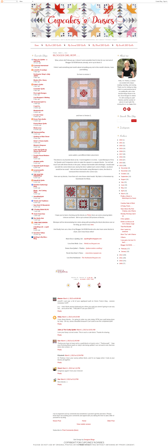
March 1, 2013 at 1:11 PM (71, 368)
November (124, 171)
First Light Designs (40, 93)
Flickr (89, 215)
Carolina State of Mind (128, 203)
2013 (121, 165)
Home (37, 45)
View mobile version (84, 424)
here (92, 224)
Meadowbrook (38, 110)
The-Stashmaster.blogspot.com (91, 258)
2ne (59, 379)
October (124, 173)
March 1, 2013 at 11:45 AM (70, 341)
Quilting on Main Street (41, 136)
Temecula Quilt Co (40, 102)
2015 (121, 160)
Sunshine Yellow (39, 233)
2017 (121, 154)
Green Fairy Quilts (40, 119)
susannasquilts (39, 170)
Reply (60, 311)
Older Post (111, 421)
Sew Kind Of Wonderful (42, 205)
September (124, 176)
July (122, 182)
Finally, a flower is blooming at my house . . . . (128, 198)
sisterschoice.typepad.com (93, 253)
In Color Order (38, 115)
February (124, 248)
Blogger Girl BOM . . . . (66, 55)
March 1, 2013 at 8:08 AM (72, 298)
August (123, 179)
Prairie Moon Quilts (40, 123)
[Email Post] (94, 277)
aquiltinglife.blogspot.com (93, 239)
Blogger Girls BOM (87, 279)
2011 (121, 258)
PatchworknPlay (39, 132)
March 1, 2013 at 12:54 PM (74, 355)
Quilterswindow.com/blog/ (94, 248)
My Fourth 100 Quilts (124, 45)
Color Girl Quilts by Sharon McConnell (40, 150)
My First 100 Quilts (53, 45)
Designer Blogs (89, 439)
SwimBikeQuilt (39, 196)
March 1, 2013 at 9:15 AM (71, 317)
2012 (121, 255)
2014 (121, 162)
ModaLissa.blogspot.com (92, 243)
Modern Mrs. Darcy (40, 80)
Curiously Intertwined (41, 65)
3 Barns (123, 237)
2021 (121, 143)
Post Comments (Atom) (70, 430)
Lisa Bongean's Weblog (42, 97)
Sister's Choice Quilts (41, 141)
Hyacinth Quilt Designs (41, 166)
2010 (121, 260)
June (123, 185)
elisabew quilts (39, 161)
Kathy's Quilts (38, 84)
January (124, 251)
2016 (121, 157)
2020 (121, 145)
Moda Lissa (37, 128)
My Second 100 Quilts (77, 45)
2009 (121, 263)
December (124, 168)
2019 (121, 148)
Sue (59, 341)
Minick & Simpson (40, 145)
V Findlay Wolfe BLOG (41, 209)
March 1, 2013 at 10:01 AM (86, 330)
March (123, 193)
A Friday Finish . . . (126, 206)
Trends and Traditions (41, 201)
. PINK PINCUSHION (40, 222)
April (122, 191)
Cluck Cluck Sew (39, 214)
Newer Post (57, 421)
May (122, 188)
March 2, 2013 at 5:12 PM (69, 379)
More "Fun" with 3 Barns (128, 234)
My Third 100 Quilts (100, 45)
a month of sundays (40, 70)
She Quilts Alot (39, 218)
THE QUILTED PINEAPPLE (38, 175)
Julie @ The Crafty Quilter (67, 330)
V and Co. (37, 106)
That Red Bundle (126, 226)
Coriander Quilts (39, 89)
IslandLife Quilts (39, 180)
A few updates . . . (126, 219)
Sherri (60, 368)
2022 (121, 140)
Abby (60, 317)
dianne (60, 298)
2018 (121, 151)
